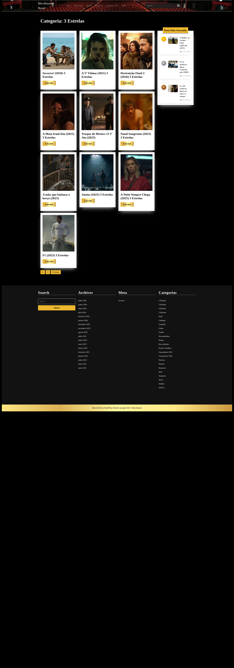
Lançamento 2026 (165, 356)
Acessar (121, 301)
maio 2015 (82, 368)
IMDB (124, 6)
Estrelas (89, 6)
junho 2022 (82, 360)
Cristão (161, 332)
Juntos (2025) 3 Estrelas (97, 194)
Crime (161, 328)
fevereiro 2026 (83, 316)
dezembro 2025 (84, 324)
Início (68, 6)
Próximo (56, 272)
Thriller (161, 384)
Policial (161, 364)
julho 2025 (82, 336)
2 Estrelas (162, 301)
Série (160, 372)
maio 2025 (82, 344)
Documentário (164, 336)
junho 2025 (82, 340)
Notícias (162, 360)
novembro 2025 (84, 328)
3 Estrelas (162, 305)
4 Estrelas (162, 308)
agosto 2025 (83, 332)
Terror (161, 380)
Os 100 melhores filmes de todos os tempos (183, 91)
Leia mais (50, 83)
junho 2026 (82, 305)
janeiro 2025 (83, 356)
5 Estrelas (162, 312)
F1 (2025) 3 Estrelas (56, 255)
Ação (161, 316)
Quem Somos (78, 6)
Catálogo (162, 320)
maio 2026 (82, 308)
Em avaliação (164, 344)
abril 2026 (82, 312)
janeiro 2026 (83, 320)
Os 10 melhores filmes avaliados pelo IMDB (184, 67)
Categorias (98, 6)
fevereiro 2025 (83, 352)
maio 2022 (82, 364)
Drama (161, 340)
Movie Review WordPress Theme (105, 408)
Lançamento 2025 (112, 6)
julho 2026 (82, 301)
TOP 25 (161, 388)
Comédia (162, 324)
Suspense (162, 376)
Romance (162, 368)
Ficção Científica (165, 348)
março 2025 (82, 348)
